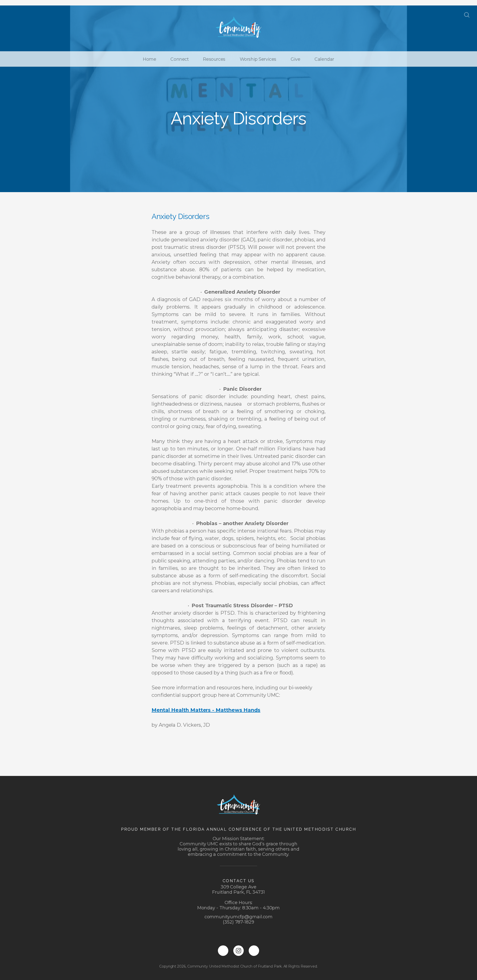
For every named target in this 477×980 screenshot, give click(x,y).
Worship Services (258, 59)
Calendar (324, 59)
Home (149, 59)
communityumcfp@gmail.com (238, 917)
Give (295, 59)
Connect (179, 59)
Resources (214, 59)
